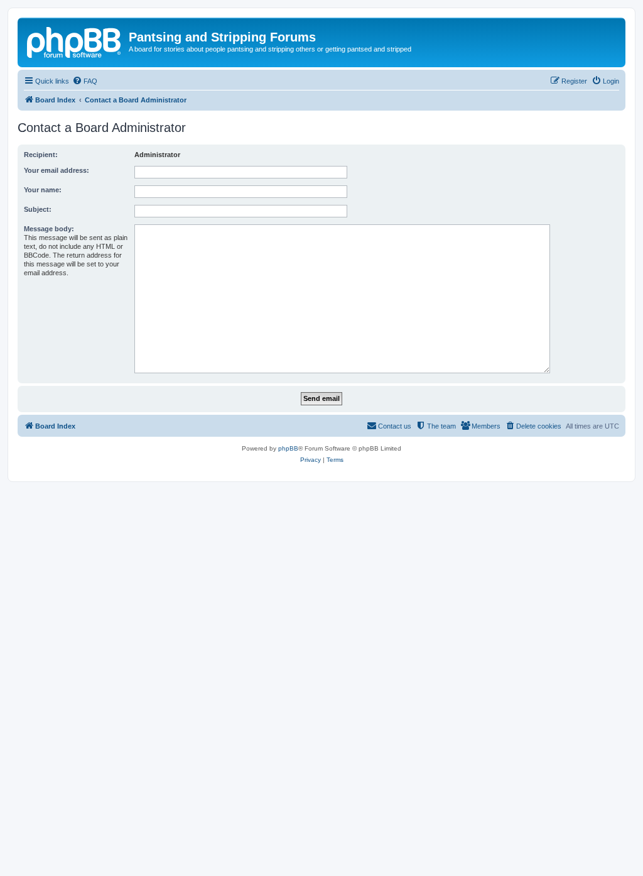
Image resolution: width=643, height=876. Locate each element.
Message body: (49, 229)
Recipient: (41, 154)
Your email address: (56, 170)
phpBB (288, 448)
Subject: (37, 209)
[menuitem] (84, 81)
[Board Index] (75, 41)
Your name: (43, 190)
